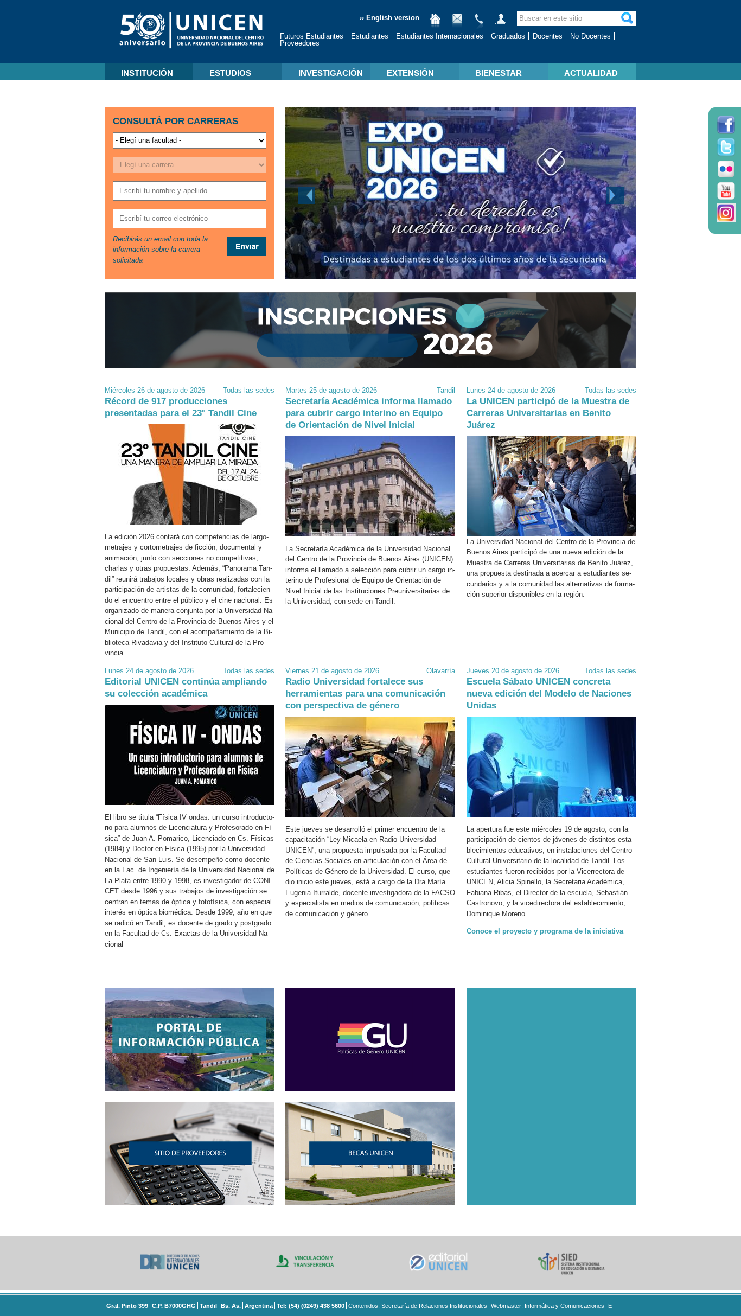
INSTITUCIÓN (147, 73)
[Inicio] (435, 23)
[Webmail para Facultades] (457, 23)
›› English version (389, 18)
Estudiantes (369, 36)
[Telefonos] (479, 23)
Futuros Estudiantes (311, 36)
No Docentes (590, 36)
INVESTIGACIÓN (330, 73)
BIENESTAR (498, 73)
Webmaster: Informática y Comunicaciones (547, 1305)
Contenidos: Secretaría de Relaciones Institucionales (417, 1305)
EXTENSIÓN (410, 73)
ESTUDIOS (230, 73)
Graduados (508, 36)
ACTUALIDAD (591, 73)
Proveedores (300, 43)
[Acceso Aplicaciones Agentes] (500, 23)
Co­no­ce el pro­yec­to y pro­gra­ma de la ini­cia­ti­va (545, 931)
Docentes (548, 36)
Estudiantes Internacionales (439, 36)
